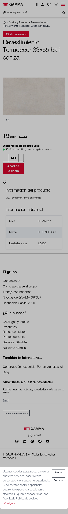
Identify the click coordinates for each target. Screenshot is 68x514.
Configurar (9, 503)
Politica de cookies (27, 498)
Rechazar (58, 480)
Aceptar (59, 472)
